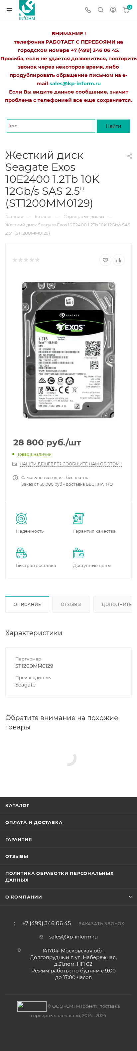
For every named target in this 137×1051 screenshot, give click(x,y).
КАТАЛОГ (17, 805)
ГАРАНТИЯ (18, 839)
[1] (14, 260)
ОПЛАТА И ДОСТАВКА (34, 822)
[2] (20, 260)
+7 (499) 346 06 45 (46, 923)
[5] (37, 260)
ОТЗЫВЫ (16, 856)
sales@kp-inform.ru (73, 936)
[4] (31, 260)
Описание (27, 604)
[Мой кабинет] (113, 10)
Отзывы (71, 604)
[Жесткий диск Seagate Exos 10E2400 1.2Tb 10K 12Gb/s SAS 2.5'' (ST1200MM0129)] (68, 349)
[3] (26, 260)
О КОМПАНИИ (23, 897)
